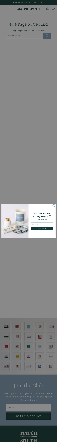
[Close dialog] (54, 205)
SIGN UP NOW (42, 228)
